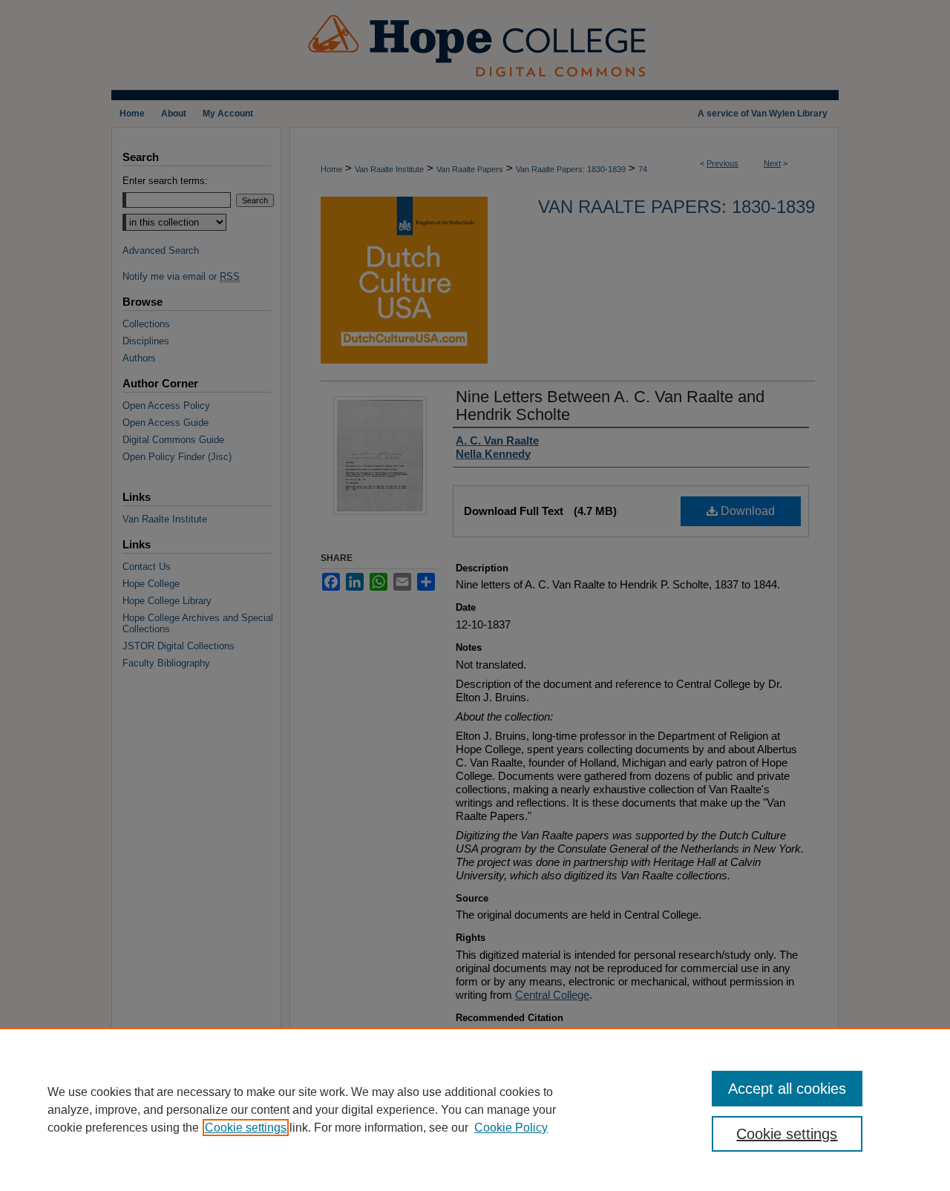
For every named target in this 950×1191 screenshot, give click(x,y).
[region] (475, 1109)
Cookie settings (245, 1127)
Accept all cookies (787, 1088)
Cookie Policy (511, 1127)
